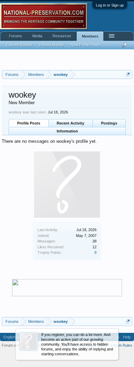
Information (67, 131)
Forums (15, 36)
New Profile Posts (85, 45)
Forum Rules (121, 345)
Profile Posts (28, 123)
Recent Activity (70, 123)
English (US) (13, 337)
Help (127, 337)
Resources (62, 36)
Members (90, 36)
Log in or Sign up (110, 5)
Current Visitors (19, 45)
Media (37, 36)
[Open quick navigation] (128, 74)
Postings (109, 123)
